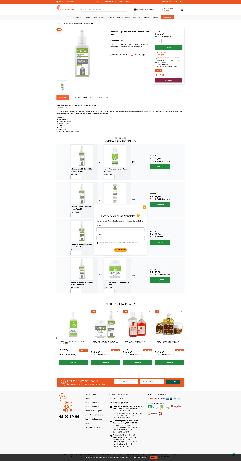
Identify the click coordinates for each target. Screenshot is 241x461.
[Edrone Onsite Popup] (120, 230)
